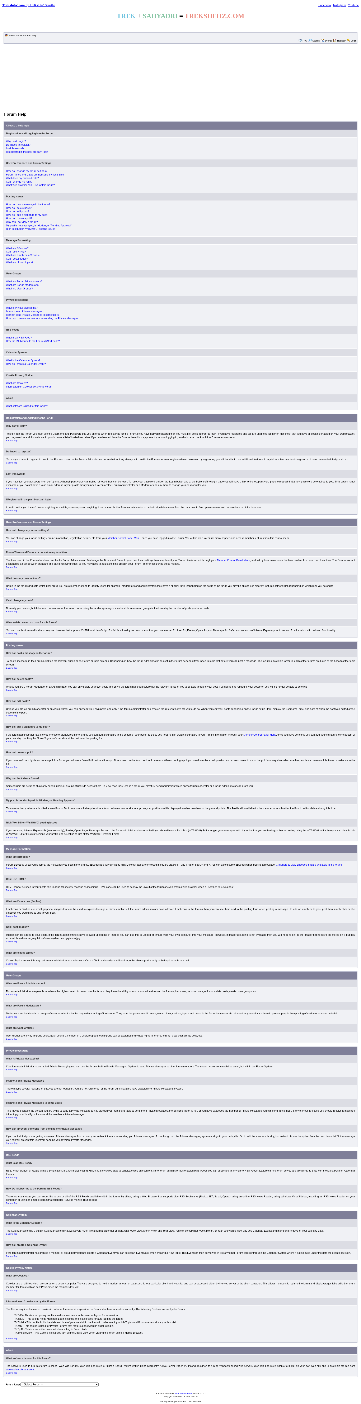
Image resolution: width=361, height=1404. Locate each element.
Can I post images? (17, 258)
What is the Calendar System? (23, 360)
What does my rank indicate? (22, 178)
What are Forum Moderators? (22, 285)
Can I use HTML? (16, 251)
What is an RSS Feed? (19, 337)
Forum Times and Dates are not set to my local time (35, 174)
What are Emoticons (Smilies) (22, 255)
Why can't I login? (16, 141)
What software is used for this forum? (27, 406)
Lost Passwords (15, 148)
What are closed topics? (19, 262)
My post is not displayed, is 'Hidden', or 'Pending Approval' (38, 225)
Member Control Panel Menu (124, 538)
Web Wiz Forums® (183, 1393)
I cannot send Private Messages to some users (32, 314)
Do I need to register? (18, 144)
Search (316, 40)
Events (328, 40)
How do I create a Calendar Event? (26, 363)
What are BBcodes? (17, 248)
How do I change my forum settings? (26, 171)
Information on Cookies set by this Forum (29, 386)
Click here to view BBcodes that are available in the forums (309, 864)
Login (353, 40)
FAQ (305, 40)
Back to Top (12, 440)
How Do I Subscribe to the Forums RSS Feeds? (33, 341)
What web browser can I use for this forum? (30, 185)
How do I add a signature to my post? (27, 214)
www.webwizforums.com (20, 1369)
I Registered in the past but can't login (27, 151)
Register (341, 40)
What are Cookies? (17, 383)
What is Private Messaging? (22, 307)
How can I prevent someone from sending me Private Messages (42, 318)
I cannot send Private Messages (24, 311)
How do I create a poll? (19, 218)
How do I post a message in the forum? (28, 204)
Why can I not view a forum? (22, 222)
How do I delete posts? (19, 208)
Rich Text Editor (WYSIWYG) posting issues (30, 228)
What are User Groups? (19, 288)
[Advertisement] (180, 77)
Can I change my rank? (19, 181)
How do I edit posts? (17, 211)
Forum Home (15, 35)
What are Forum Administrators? (24, 281)
